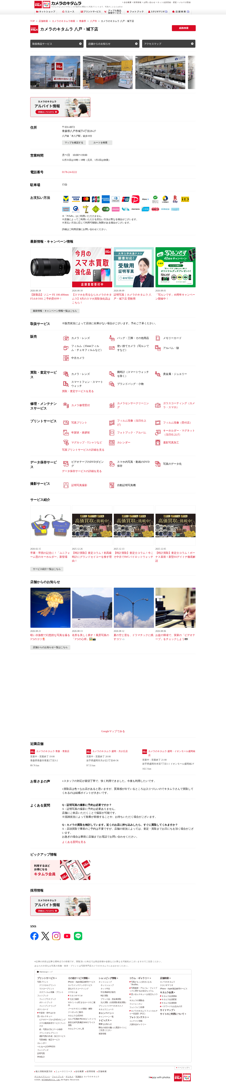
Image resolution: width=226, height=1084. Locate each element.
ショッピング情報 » (108, 978)
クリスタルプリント (47, 985)
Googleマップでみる (113, 731)
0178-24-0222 (69, 172)
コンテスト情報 (135, 1021)
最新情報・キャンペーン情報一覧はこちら (55, 311)
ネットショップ (105, 982)
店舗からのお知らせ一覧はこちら (50, 647)
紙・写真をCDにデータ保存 (51, 1029)
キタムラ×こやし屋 (76, 1029)
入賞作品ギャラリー (137, 1024)
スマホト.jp (72, 992)
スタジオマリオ (76, 995)
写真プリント (42, 982)
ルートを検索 (100, 142)
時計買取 (104, 995)
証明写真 (41, 1053)
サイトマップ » (167, 1010)
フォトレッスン (135, 1004)
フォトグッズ (42, 1050)
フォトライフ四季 (136, 1007)
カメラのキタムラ (167, 982)
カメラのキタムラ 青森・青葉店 (52, 751)
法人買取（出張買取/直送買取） (114, 1002)
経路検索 (183, 28)
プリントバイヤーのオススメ (111, 1006)
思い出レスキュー (44, 1016)
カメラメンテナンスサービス (80, 985)
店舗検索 (43, 21)
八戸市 (93, 21)
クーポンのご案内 (75, 1012)
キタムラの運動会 (136, 1000)
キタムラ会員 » (167, 992)
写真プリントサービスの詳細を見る (83, 449)
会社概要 (127, 2)
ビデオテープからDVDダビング (52, 1019)
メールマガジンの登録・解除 (80, 1009)
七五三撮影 (74, 999)
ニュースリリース (63, 1071)
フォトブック (42, 995)
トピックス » (105, 1020)
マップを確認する (74, 142)
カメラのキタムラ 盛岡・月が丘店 (110, 751)
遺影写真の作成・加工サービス (52, 1036)
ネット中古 (105, 989)
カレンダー (41, 1043)
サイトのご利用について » (173, 1014)
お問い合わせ (149, 2)
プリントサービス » (47, 978)
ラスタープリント (46, 989)
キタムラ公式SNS (75, 1015)
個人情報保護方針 (44, 1071)
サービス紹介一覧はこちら (47, 569)
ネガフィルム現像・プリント (51, 992)
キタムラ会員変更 (169, 999)
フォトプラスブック (47, 999)
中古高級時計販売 (108, 992)
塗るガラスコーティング (78, 989)
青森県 (82, 21)
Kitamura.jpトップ (46, 972)
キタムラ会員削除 (169, 1003)
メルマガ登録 (185, 2)
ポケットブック (45, 1002)
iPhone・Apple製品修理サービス (81, 982)
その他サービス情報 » (79, 978)
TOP (32, 21)
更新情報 (102, 1034)
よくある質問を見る (74, 842)
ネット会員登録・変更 (167, 2)
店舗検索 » (165, 978)
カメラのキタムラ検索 (63, 21)
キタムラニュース (106, 1009)
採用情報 (137, 2)
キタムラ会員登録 (169, 996)
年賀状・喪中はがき (47, 1013)
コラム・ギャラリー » (140, 978)
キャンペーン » (106, 1013)
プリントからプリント (48, 1033)
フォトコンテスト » (139, 1017)
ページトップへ (184, 1068)
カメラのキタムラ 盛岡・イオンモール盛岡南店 (171, 753)
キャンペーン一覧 (106, 1016)
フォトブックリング (47, 1006)
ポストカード (42, 1009)
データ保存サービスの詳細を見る (82, 471)
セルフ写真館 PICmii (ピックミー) (82, 1019)
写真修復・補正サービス (49, 1039)
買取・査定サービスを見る (78, 391)
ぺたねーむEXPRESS (46, 1046)
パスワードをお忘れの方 (172, 1006)
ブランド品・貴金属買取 (111, 999)
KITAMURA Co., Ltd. (51, 1080)
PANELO (41, 1057)
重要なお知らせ (105, 1024)
